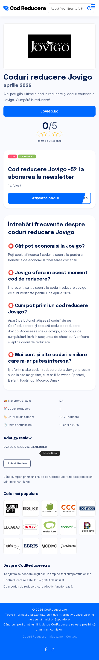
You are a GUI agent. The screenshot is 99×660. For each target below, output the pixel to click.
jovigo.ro (49, 111)
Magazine (56, 636)
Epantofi (78, 375)
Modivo (42, 380)
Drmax (54, 380)
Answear (63, 375)
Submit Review (17, 463)
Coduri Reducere (34, 636)
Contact (71, 636)
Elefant (13, 380)
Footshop (27, 380)
